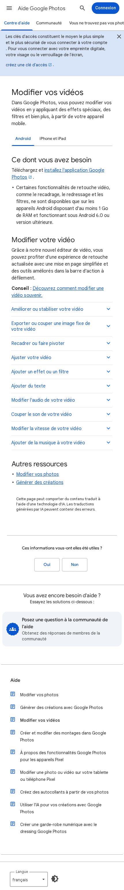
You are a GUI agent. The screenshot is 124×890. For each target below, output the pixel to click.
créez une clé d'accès (26, 64)
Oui (47, 564)
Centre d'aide (17, 23)
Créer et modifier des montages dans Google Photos (63, 736)
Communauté (49, 23)
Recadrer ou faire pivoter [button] (38, 343)
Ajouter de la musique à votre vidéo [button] (48, 443)
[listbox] (29, 879)
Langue (22, 871)
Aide (15, 680)
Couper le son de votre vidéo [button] (41, 414)
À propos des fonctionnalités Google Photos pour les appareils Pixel (63, 756)
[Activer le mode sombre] (55, 879)
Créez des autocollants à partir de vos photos (64, 792)
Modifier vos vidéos (40, 720)
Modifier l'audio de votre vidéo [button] (43, 400)
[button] (9, 8)
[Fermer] (119, 37)
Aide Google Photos (41, 8)
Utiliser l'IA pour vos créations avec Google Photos (61, 808)
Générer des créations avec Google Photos (61, 707)
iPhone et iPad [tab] (53, 138)
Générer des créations (39, 482)
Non (74, 564)
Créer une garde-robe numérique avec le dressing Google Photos (58, 828)
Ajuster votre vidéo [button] (31, 358)
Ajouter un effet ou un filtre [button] (40, 372)
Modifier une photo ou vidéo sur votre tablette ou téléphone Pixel (64, 776)
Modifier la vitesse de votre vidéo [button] (46, 429)
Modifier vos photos (37, 474)
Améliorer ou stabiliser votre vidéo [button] (47, 309)
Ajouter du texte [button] (28, 386)
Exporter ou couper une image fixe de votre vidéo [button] (50, 326)
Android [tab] (23, 138)
